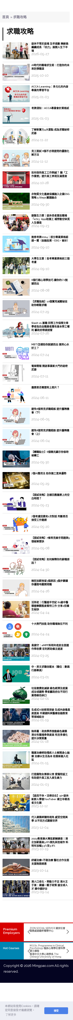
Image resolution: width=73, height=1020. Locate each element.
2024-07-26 (40, 333)
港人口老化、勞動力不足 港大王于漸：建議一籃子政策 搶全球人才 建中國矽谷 (49, 885)
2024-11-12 (39, 161)
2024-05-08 (40, 548)
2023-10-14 (39, 870)
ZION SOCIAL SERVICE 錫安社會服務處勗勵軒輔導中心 (47, 929)
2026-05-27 (40, 54)
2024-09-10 (40, 247)
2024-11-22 (39, 140)
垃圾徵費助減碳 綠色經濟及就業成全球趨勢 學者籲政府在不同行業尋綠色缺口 (49, 692)
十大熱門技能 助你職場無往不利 (49, 623)
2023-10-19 (39, 849)
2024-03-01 (40, 677)
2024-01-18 (40, 741)
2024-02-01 (40, 699)
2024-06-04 (40, 441)
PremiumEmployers (11, 931)
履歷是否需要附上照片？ (45, 387)
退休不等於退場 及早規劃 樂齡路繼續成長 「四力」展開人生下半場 (49, 47)
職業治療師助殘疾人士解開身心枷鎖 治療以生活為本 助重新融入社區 (50, 756)
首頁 (5, 17)
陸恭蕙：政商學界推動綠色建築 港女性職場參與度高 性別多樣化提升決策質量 (49, 735)
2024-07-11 (39, 376)
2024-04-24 (40, 613)
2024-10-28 (40, 183)
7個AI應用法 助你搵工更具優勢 (48, 473)
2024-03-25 (40, 656)
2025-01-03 (40, 97)
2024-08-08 (40, 290)
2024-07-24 (40, 355)
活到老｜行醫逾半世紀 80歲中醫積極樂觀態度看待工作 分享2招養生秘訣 (50, 606)
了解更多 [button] (10, 1014)
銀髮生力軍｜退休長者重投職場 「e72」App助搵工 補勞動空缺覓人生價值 (50, 219)
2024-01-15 (40, 763)
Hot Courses (11, 948)
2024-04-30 (40, 570)
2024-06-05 (40, 419)
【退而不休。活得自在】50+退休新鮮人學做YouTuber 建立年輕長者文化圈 (50, 799)
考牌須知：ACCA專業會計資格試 (50, 108)
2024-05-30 (40, 462)
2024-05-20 (40, 527)
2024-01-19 (40, 720)
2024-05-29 (40, 484)
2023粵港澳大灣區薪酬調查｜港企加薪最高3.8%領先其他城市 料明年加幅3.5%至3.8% (49, 842)
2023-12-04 (40, 827)
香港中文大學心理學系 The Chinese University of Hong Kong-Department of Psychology (45, 958)
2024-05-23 (40, 505)
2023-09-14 (40, 892)
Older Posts (38, 905)
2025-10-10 (40, 75)
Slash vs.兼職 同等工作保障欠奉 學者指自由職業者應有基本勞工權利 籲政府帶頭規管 (50, 326)
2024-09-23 (40, 226)
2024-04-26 (40, 591)
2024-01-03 (40, 784)
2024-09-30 (40, 204)
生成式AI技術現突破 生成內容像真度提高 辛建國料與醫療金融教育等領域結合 (50, 713)
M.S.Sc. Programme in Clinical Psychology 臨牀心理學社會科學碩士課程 (47, 948)
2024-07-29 (40, 312)
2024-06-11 (40, 398)
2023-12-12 (39, 806)
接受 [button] (56, 1010)
